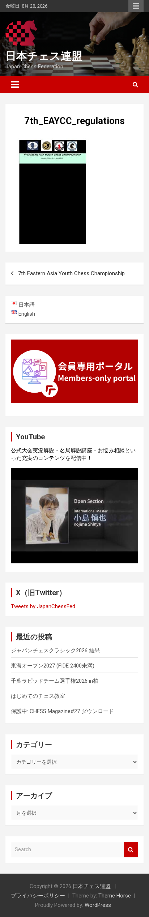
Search (131, 849)
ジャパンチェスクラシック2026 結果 (55, 650)
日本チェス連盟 (43, 56)
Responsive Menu (136, 6)
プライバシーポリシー (38, 895)
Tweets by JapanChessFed (43, 606)
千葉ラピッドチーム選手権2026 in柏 (54, 681)
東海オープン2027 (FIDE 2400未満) (52, 665)
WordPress (98, 905)
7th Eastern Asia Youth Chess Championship (71, 273)
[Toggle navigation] (14, 84)
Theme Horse (114, 895)
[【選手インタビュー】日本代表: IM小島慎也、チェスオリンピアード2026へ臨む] (74, 515)
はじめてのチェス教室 (38, 696)
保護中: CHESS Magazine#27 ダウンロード (62, 711)
